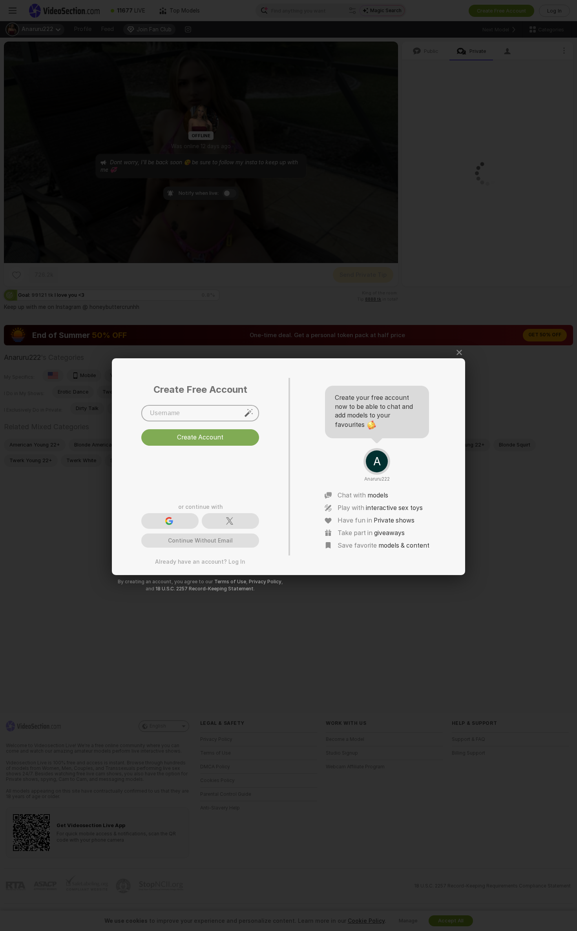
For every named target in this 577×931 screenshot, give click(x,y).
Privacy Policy (265, 581)
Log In (236, 562)
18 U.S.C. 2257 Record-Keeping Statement (204, 589)
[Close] (459, 352)
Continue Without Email (200, 540)
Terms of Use (230, 581)
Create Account (200, 437)
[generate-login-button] (249, 413)
